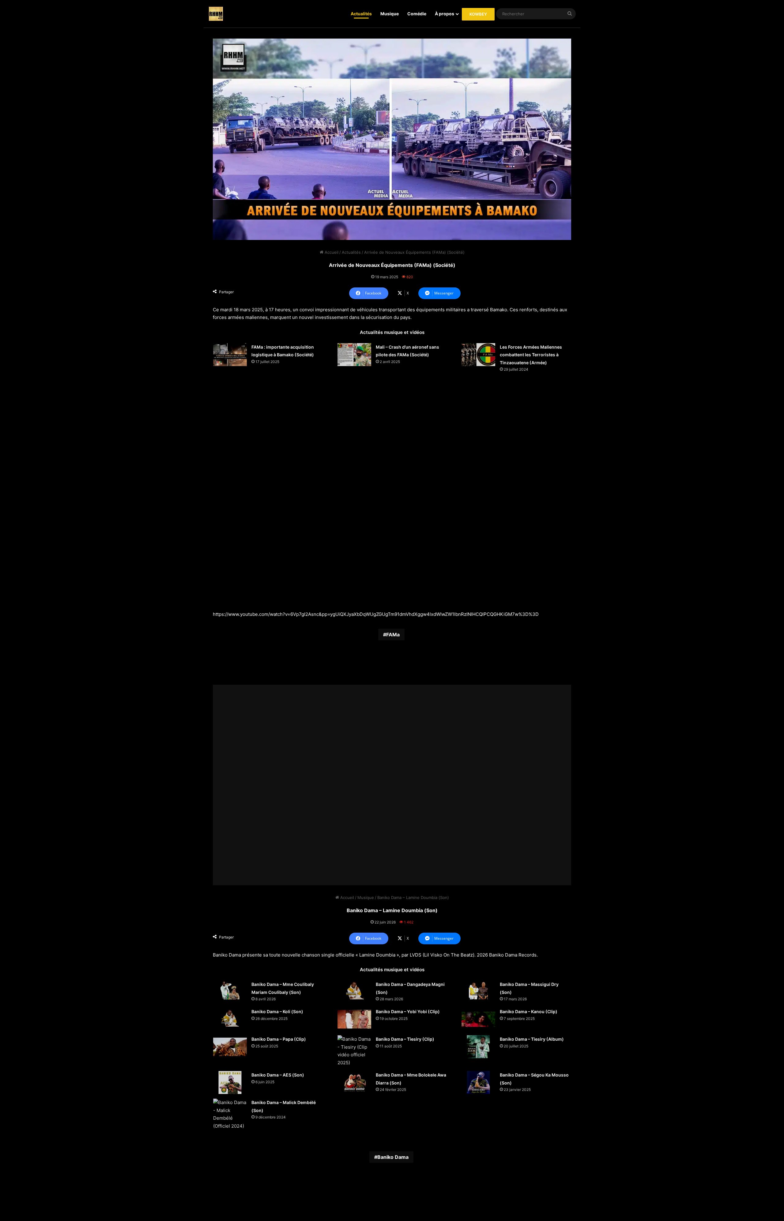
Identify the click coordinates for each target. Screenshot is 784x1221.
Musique (389, 13)
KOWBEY (478, 14)
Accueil (330, 252)
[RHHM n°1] (216, 13)
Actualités (361, 13)
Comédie (416, 13)
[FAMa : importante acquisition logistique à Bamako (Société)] (230, 354)
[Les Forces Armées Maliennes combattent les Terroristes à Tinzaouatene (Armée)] (478, 354)
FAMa (393, 634)
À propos (444, 13)
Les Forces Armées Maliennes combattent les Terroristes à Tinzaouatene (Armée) (531, 354)
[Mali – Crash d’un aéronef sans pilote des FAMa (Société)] (354, 354)
